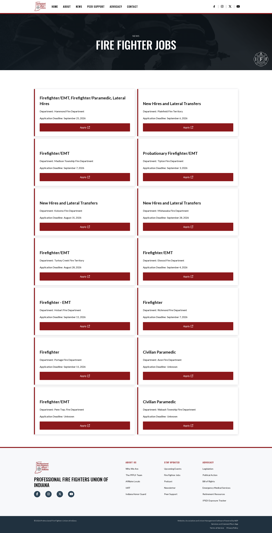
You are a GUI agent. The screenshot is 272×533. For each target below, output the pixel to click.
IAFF (128, 487)
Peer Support (96, 6)
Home (55, 6)
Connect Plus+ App (230, 524)
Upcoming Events (172, 468)
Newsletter (170, 487)
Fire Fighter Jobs (172, 475)
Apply (85, 127)
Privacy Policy (232, 528)
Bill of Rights (209, 481)
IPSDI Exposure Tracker (214, 500)
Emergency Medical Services (216, 487)
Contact (132, 6)
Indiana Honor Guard (136, 494)
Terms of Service (217, 528)
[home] (40, 6)
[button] (67, 6)
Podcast (168, 481)
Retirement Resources (214, 494)
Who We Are (132, 468)
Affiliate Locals (133, 481)
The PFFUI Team (134, 475)
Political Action (210, 475)
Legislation (208, 468)
